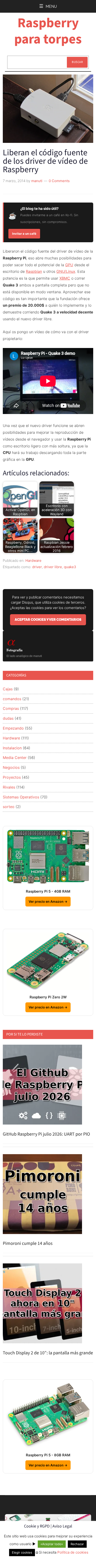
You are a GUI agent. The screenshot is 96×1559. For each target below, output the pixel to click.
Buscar (77, 62)
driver (37, 567)
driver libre (53, 567)
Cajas (8, 689)
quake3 (70, 567)
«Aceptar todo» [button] (52, 1544)
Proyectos (12, 777)
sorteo (8, 806)
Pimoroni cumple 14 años (27, 1243)
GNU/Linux (65, 271)
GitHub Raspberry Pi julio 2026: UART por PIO (46, 1134)
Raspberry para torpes (48, 31)
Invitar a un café (24, 233)
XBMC (64, 278)
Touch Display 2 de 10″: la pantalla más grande (48, 1353)
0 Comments (59, 181)
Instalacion (12, 748)
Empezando (13, 728)
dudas (8, 718)
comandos (12, 698)
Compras (11, 708)
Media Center (15, 757)
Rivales (9, 787)
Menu (51, 6)
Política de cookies (72, 1552)
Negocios (11, 767)
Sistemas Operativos (21, 797)
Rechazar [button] (77, 1544)
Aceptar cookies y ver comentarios (48, 619)
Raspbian (34, 271)
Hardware (33, 560)
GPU (69, 264)
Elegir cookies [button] (22, 1552)
